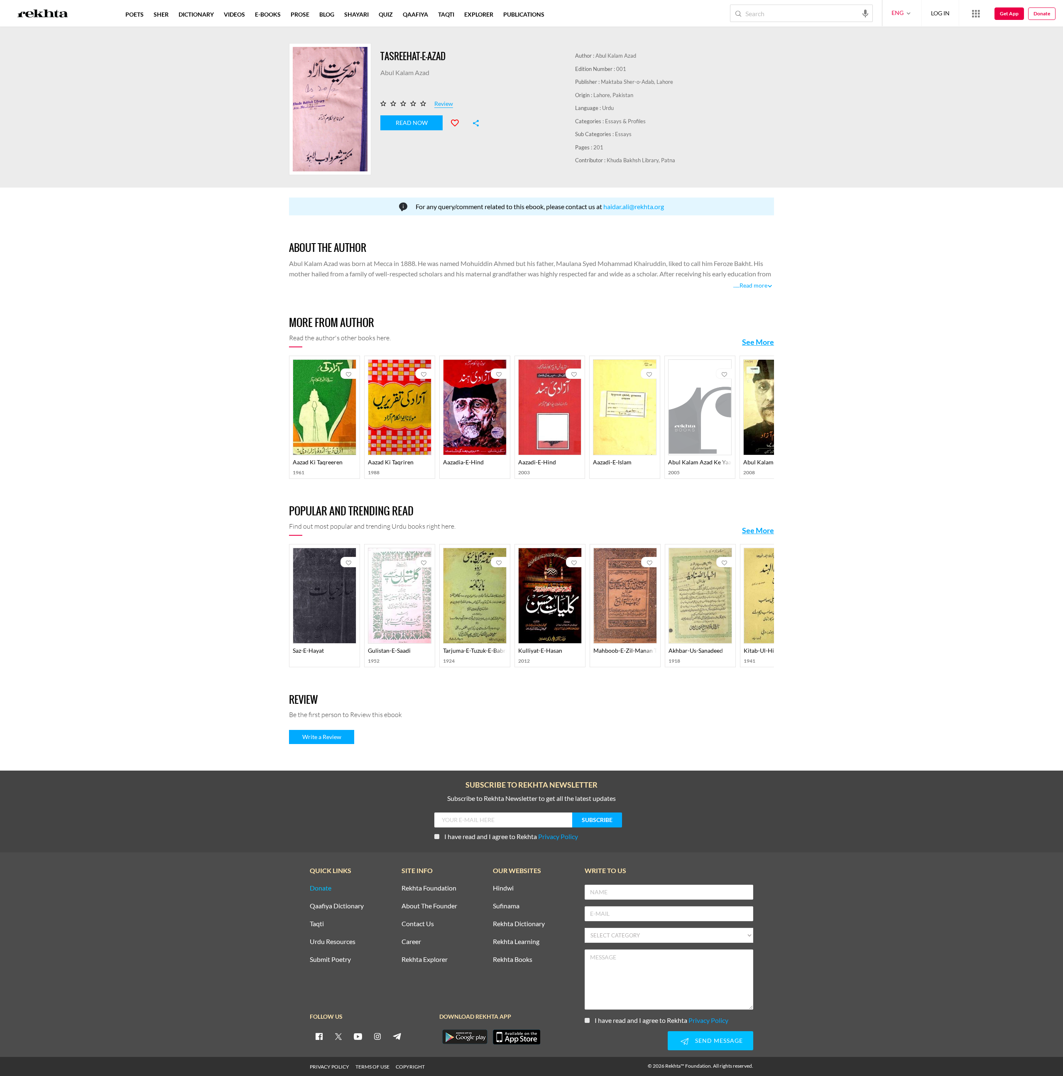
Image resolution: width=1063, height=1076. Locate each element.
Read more (753, 285)
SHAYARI (356, 14)
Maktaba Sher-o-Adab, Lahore (637, 81)
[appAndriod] (464, 1037)
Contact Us (418, 923)
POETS (134, 14)
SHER (161, 14)
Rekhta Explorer (425, 959)
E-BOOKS (268, 14)
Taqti (317, 923)
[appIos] (516, 1037)
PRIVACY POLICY (329, 1067)
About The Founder (429, 906)
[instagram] (377, 1036)
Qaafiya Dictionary (337, 906)
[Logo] (43, 14)
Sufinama (506, 906)
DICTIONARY (196, 14)
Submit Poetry (330, 959)
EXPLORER (478, 14)
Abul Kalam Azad (615, 55)
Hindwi (503, 888)
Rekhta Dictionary (519, 923)
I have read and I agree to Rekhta (511, 836)
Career (411, 941)
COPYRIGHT (410, 1067)
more (562, 14)
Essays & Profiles (625, 121)
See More (758, 342)
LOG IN (940, 13)
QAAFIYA (415, 14)
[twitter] (338, 1036)
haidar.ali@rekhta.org (633, 206)
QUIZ (386, 14)
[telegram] (397, 1036)
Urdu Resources (332, 941)
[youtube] (358, 1036)
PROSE (300, 14)
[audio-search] (865, 13)
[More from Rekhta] (975, 13)
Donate (1042, 13)
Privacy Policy (558, 836)
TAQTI (446, 14)
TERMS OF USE (372, 1067)
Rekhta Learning (516, 941)
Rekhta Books (512, 959)
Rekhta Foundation (429, 888)
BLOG (326, 14)
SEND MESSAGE (719, 1040)
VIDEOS (234, 14)
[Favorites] (458, 122)
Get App (1009, 13)
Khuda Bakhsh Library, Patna (641, 160)
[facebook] (319, 1036)
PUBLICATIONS (523, 14)
